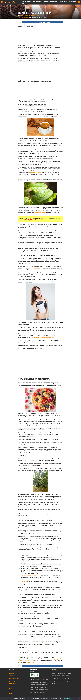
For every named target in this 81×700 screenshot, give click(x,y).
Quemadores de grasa (25, 17)
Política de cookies (13, 685)
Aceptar (68, 698)
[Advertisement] (40, 36)
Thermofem (30, 662)
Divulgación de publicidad (14, 681)
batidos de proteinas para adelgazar (43, 337)
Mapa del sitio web (13, 676)
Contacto (11, 675)
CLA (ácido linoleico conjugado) (29, 575)
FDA (43, 642)
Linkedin (11, 688)
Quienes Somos (12, 671)
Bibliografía (11, 673)
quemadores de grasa (40, 212)
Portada (19, 17)
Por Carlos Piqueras (24, 15)
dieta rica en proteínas (34, 268)
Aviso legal (11, 686)
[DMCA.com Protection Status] (33, 669)
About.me (11, 694)
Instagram (11, 693)
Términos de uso (12, 680)
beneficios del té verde (36, 172)
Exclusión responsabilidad (14, 678)
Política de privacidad (13, 683)
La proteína (21, 273)
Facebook (11, 690)
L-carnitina (24, 581)
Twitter (10, 691)
